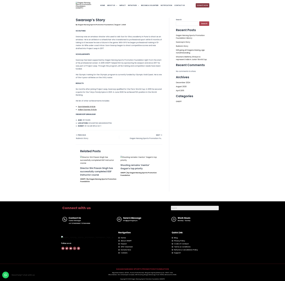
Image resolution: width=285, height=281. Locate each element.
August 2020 (181, 86)
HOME (102, 5)
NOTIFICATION (166, 5)
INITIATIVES (132, 5)
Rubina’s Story (182, 46)
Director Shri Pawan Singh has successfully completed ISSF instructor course (96, 171)
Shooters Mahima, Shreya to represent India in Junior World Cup (191, 58)
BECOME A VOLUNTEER (149, 5)
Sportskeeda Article (86, 106)
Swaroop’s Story (183, 42)
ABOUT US (111, 5)
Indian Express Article (87, 109)
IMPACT (122, 5)
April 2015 (180, 90)
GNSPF (83, 179)
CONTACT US (179, 5)
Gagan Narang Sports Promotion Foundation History (190, 36)
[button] (116, 5)
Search (179, 19)
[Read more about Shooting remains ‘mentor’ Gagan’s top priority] (139, 158)
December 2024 (183, 82)
